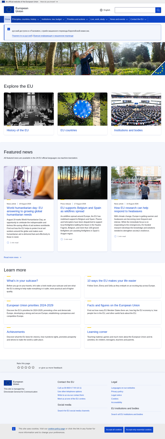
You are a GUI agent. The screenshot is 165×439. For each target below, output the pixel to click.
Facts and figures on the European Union (113, 305)
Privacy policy (117, 392)
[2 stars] (20, 367)
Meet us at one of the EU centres (71, 399)
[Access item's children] (39, 19)
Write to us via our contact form (71, 395)
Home (7, 19)
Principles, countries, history (24, 19)
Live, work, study (97, 19)
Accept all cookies (114, 430)
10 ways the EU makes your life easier (111, 280)
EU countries (69, 130)
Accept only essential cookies (138, 430)
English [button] (107, 10)
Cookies (114, 399)
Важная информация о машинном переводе (53, 36)
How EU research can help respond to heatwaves (131, 209)
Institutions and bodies (128, 130)
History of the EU (18, 130)
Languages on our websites (123, 388)
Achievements (16, 331)
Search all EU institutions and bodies (127, 414)
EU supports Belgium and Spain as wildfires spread (81, 209)
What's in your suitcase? (22, 280)
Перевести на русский (22, 36)
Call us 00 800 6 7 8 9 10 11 (70, 388)
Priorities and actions (76, 19)
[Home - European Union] (16, 9)
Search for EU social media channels (73, 411)
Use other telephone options (70, 392)
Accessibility (116, 402)
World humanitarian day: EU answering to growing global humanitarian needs (25, 211)
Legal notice (116, 395)
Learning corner (97, 331)
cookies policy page (56, 429)
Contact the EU (136, 19)
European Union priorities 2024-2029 (30, 305)
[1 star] (18, 367)
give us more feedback (51, 367)
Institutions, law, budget (52, 19)
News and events (117, 19)
